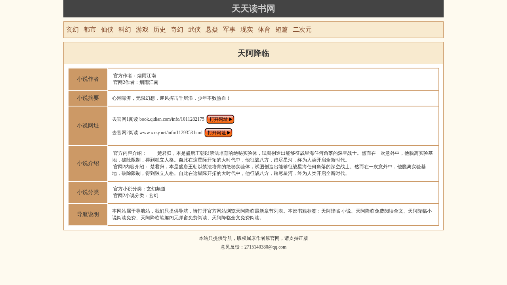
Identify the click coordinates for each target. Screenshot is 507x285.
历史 (159, 29)
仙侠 (107, 29)
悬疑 (212, 29)
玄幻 (72, 29)
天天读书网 (253, 8)
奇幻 (177, 29)
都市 (90, 29)
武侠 (194, 29)
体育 (264, 29)
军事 (229, 29)
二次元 (302, 29)
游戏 (142, 29)
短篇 (281, 29)
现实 (246, 29)
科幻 (124, 29)
